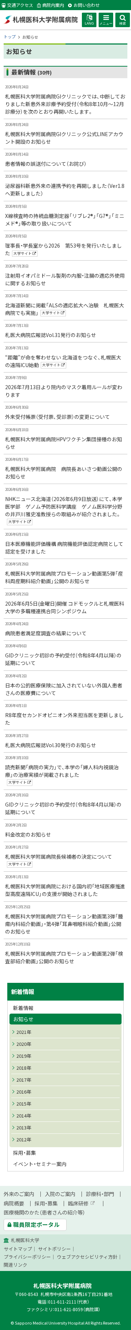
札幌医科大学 (25, 1240)
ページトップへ (116, 1326)
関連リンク (15, 1264)
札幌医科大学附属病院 (40, 19)
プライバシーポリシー (27, 1256)
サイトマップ (18, 1248)
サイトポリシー (54, 1248)
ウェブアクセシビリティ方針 (87, 1256)
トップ (10, 37)
